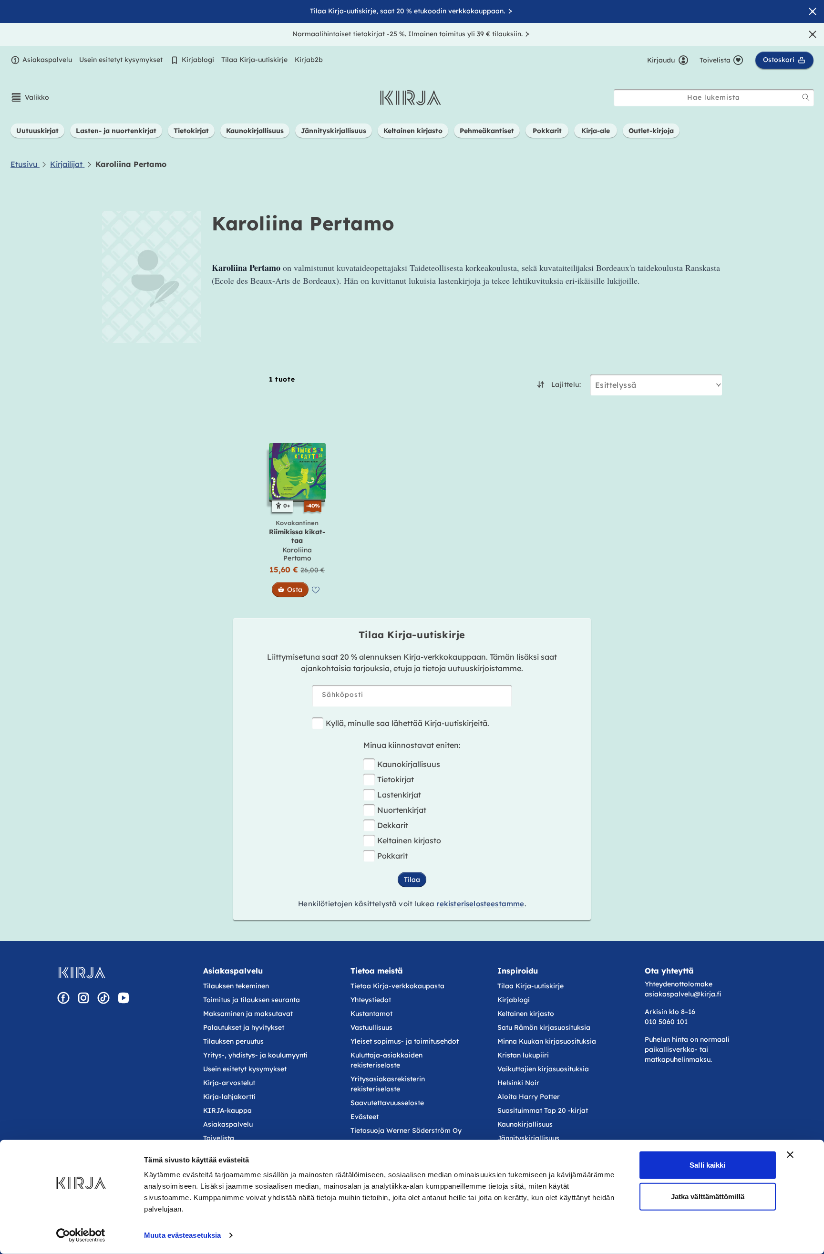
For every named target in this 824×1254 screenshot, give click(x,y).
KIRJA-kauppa (227, 1110)
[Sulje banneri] (790, 1154)
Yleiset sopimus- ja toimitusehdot (404, 1041)
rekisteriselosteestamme (480, 903)
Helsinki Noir (518, 1082)
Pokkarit (392, 855)
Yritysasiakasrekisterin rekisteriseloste (387, 1084)
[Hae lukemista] (806, 97)
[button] (30, 97)
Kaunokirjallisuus (408, 764)
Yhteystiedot (370, 999)
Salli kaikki (707, 1165)
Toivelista (218, 1138)
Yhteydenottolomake (678, 984)
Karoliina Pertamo (297, 554)
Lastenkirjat (399, 794)
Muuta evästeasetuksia (182, 1235)
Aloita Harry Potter (528, 1096)
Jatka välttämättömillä (707, 1196)
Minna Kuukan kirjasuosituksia (546, 1041)
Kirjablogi (198, 59)
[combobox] (714, 97)
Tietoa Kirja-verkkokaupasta (397, 986)
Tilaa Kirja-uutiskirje (254, 59)
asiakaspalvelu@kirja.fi (683, 994)
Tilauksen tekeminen (236, 986)
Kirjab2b (309, 59)
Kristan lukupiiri (523, 1055)
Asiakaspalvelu (47, 59)
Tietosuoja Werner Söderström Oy (406, 1130)
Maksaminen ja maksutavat (248, 1013)
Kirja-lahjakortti (229, 1096)
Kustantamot (371, 1013)
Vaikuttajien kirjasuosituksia (543, 1069)
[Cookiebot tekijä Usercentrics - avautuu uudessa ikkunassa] (81, 1235)
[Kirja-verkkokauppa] (81, 972)
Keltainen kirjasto (409, 840)
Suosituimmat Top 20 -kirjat (542, 1110)
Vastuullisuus (371, 1027)
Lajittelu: (566, 384)
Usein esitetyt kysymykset (121, 59)
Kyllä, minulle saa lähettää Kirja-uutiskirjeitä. (407, 723)
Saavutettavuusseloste (387, 1103)
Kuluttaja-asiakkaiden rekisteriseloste (386, 1060)
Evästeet (364, 1116)
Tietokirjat (395, 779)
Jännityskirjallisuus (528, 1138)
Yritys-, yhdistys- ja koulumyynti (255, 1055)
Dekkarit (392, 825)
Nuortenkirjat (401, 810)
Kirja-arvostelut (229, 1082)
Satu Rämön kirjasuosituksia (543, 1027)
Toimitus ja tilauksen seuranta (251, 999)
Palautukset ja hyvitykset (243, 1027)
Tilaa (412, 879)
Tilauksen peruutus (233, 1041)
